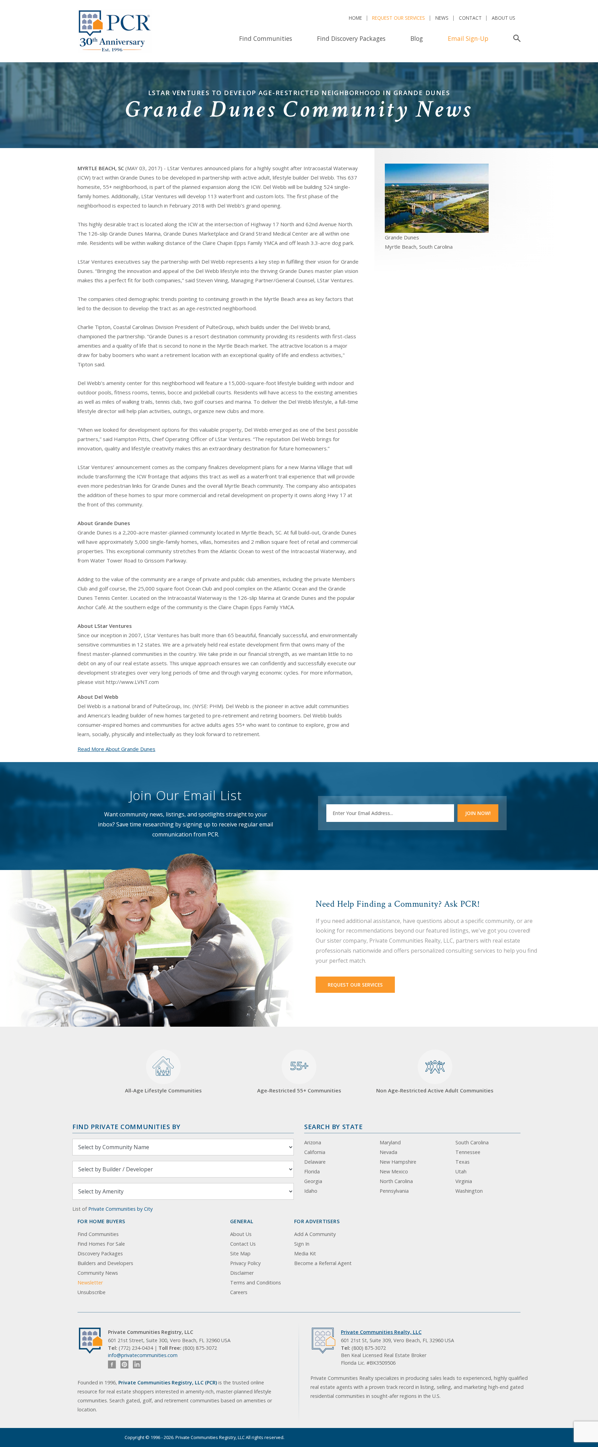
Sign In (301, 1243)
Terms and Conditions (255, 1282)
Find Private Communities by (126, 1126)
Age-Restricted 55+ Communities (299, 1076)
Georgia (313, 1181)
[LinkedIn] (137, 1364)
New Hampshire (398, 1161)
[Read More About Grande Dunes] (437, 197)
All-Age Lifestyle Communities (163, 1090)
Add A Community (315, 1234)
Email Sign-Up (468, 38)
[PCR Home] (93, 1341)
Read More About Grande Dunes (116, 748)
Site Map (240, 1253)
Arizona (312, 1142)
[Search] (515, 38)
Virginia (463, 1181)
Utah (460, 1171)
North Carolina (396, 1181)
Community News (98, 1273)
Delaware (315, 1161)
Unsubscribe (92, 1292)
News (441, 18)
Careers (238, 1292)
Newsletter (90, 1282)
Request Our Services (398, 18)
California (314, 1152)
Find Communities (265, 38)
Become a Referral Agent (323, 1263)
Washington (469, 1191)
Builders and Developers (105, 1263)
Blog (416, 38)
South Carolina (472, 1142)
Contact (470, 18)
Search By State (333, 1126)
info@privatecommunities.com (143, 1355)
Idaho (310, 1191)
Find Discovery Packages (351, 38)
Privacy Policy (245, 1263)
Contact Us (243, 1243)
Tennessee (467, 1152)
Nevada (388, 1152)
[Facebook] (112, 1364)
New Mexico (394, 1171)
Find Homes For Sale (101, 1243)
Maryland (390, 1142)
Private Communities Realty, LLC (381, 1332)
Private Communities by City (120, 1209)
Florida (312, 1171)
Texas (462, 1161)
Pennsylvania (394, 1191)
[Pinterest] (124, 1364)
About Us (503, 18)
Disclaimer (242, 1273)
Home (355, 18)
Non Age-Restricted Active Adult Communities (434, 1090)
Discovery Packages (100, 1253)
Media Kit (305, 1253)
